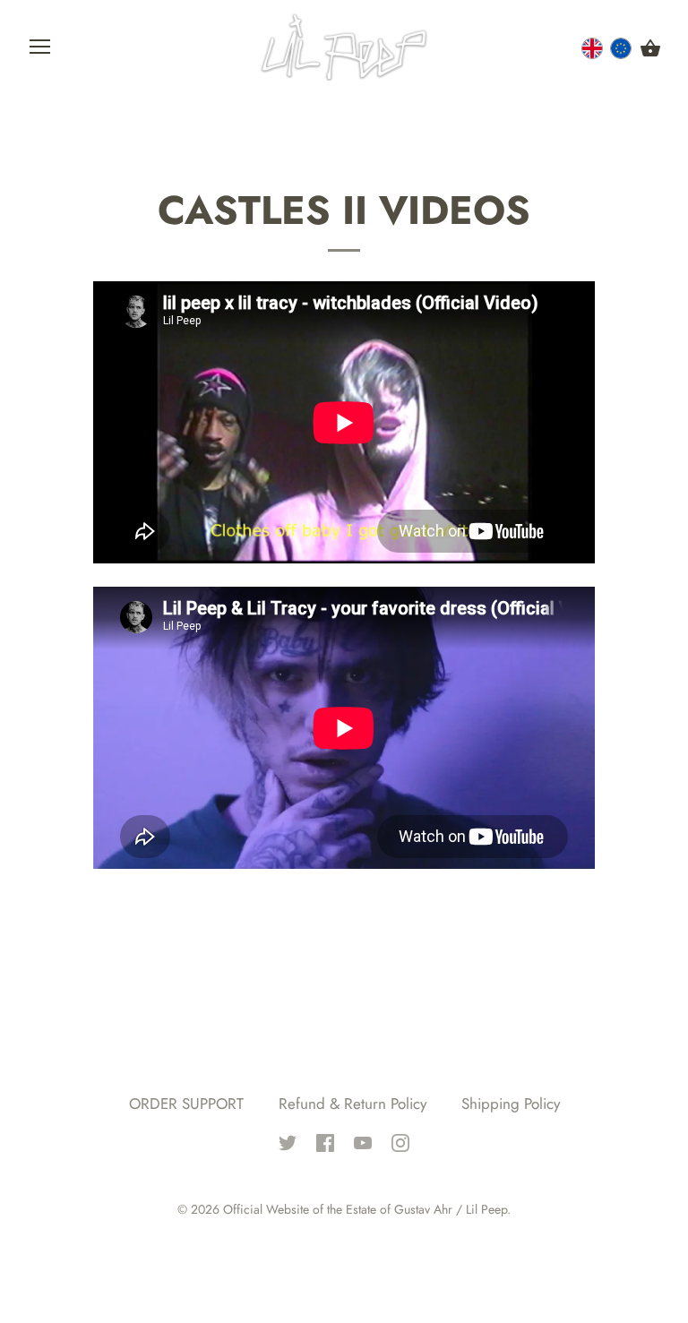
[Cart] (650, 49)
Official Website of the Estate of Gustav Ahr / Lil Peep (365, 1209)
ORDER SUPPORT (186, 1103)
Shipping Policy (510, 1103)
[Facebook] (325, 1141)
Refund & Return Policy (352, 1103)
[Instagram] (400, 1141)
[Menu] (40, 51)
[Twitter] (288, 1141)
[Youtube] (363, 1141)
